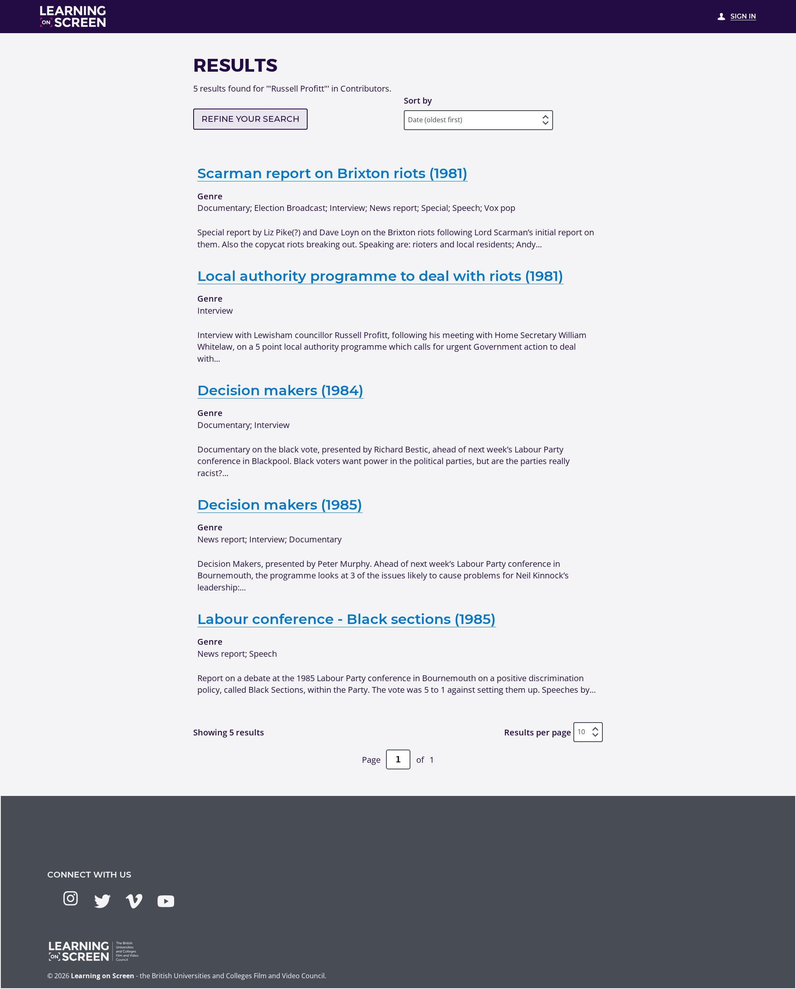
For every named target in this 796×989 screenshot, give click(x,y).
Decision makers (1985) (279, 504)
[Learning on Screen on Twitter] (102, 901)
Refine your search (250, 119)
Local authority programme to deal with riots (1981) (380, 275)
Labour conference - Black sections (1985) (346, 618)
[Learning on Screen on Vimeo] (134, 901)
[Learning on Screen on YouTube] (166, 901)
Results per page (537, 732)
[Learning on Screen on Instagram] (70, 898)
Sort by (418, 100)
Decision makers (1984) (280, 390)
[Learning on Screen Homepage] (73, 16)
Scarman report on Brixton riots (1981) (332, 172)
